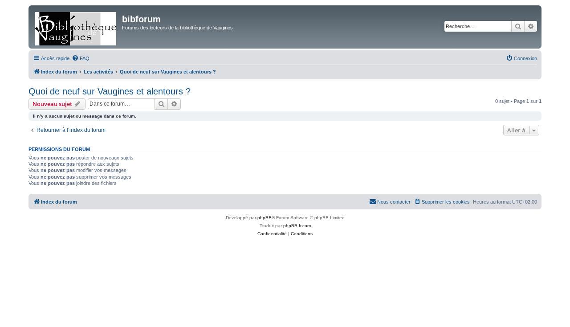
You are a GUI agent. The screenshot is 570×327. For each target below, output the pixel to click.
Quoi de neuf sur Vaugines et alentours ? (109, 91)
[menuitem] (81, 58)
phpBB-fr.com (297, 225)
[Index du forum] (76, 27)
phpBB (264, 217)
